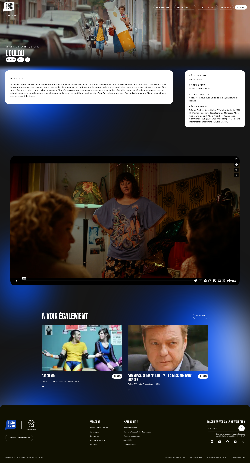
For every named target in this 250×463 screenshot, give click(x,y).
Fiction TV (11, 60)
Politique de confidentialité (216, 457)
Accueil (10, 47)
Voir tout (200, 316)
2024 (21, 60)
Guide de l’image (162, 7)
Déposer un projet (184, 7)
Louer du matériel (206, 7)
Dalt (243, 457)
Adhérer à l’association (19, 438)
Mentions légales (196, 457)
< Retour (11, 15)
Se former (225, 7)
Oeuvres (23, 47)
